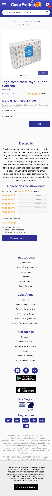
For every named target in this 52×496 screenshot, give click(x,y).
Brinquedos (26, 337)
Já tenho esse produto (15, 232)
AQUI (36, 481)
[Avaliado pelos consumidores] (30, 406)
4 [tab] (33, 75)
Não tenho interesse (14, 229)
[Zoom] (26, 53)
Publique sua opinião (19, 238)
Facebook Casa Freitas (17, 370)
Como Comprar (25, 286)
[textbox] (26, 12)
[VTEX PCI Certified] (22, 404)
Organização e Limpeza (25, 346)
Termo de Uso (25, 300)
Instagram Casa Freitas (26, 370)
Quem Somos (25, 262)
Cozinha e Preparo (25, 341)
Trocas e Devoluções (25, 309)
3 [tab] (29, 75)
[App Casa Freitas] (26, 378)
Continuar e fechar (26, 487)
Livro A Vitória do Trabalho (25, 267)
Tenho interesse (12, 227)
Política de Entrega (25, 314)
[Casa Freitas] (15, 21)
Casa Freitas (26, 3)
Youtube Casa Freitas (35, 370)
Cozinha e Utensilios (25, 355)
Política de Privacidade (25, 304)
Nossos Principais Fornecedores (26, 323)
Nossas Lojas (25, 272)
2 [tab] (25, 75)
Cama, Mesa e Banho (25, 360)
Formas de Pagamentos (25, 318)
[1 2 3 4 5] (9, 223)
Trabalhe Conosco (25, 281)
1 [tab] (21, 75)
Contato (25, 276)
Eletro (25, 351)
